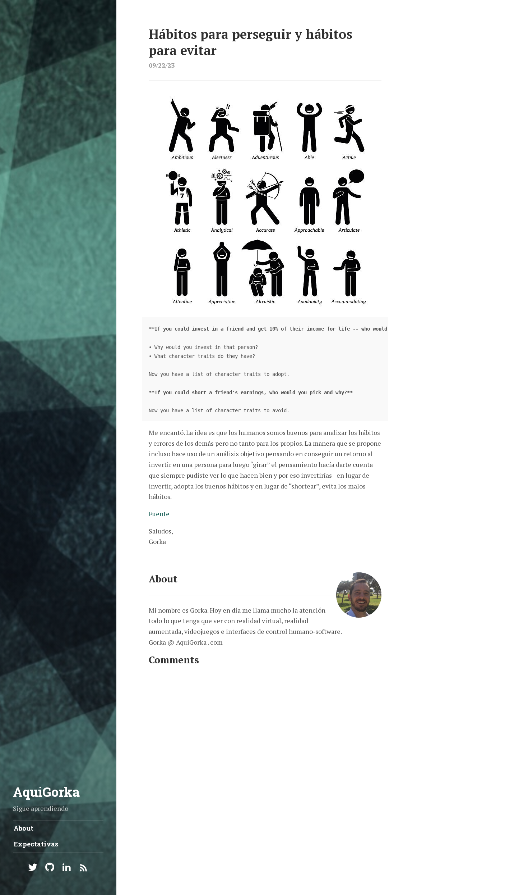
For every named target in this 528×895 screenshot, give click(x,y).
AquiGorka (46, 791)
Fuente (159, 513)
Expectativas (36, 844)
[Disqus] (265, 776)
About (23, 828)
